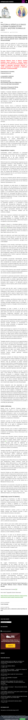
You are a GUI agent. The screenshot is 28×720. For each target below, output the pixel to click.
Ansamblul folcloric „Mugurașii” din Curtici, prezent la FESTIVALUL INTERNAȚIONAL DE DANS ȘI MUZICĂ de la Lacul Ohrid (13, 682)
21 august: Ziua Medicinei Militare (8, 666)
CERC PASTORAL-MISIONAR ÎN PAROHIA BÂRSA (11, 701)
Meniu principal (26, 1)
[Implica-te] (10, 641)
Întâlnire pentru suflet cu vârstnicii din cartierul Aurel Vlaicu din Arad (14, 609)
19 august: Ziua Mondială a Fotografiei (9, 677)
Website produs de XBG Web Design (8, 715)
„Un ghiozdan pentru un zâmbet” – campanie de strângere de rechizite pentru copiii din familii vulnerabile (14, 670)
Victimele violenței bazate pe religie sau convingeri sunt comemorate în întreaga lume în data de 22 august (12, 662)
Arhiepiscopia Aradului (7, 1)
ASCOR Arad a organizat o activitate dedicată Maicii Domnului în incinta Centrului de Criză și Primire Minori (14, 697)
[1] (5, 227)
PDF (16, 589)
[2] (5, 441)
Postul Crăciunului (5, 603)
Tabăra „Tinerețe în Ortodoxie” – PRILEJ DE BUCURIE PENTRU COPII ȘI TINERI (14, 687)
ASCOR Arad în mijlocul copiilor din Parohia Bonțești (12, 674)
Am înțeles (22, 719)
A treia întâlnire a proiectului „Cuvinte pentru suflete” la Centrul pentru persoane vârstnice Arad (14, 692)
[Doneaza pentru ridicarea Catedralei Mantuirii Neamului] (6, 631)
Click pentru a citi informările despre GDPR (10, 710)
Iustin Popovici (14, 32)
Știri (2, 22)
